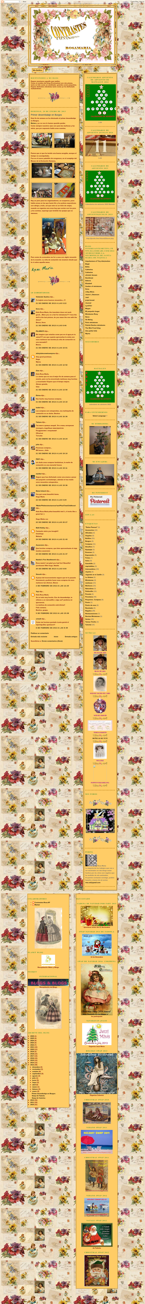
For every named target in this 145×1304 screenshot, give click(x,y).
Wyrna (87, 333)
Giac (37, 371)
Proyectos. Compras (93, 600)
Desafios (88, 547)
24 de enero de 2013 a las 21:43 (52, 539)
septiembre (36, 1074)
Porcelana (89, 597)
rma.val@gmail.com (92, 882)
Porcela (88, 594)
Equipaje (88, 549)
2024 (32, 1040)
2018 (32, 1054)
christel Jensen (91, 275)
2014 (32, 1063)
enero (34, 1091)
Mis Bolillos (37, 70)
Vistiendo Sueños (43, 297)
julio (34, 1078)
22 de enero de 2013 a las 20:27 (52, 522)
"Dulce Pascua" (91, 527)
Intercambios (90, 569)
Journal (88, 303)
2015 (32, 1060)
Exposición (89, 555)
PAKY (38, 459)
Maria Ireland (41, 491)
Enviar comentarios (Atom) (52, 641)
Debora (88, 281)
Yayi (37, 591)
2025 (32, 1038)
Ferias (87, 558)
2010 (32, 1104)
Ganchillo (89, 563)
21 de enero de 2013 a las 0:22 (51, 303)
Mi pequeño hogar (92, 311)
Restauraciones (91, 613)
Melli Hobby (40, 528)
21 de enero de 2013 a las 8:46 (51, 325)
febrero (35, 1089)
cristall (39, 619)
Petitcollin (89, 591)
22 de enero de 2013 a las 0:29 (51, 500)
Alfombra (88, 533)
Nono (87, 317)
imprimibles (89, 566)
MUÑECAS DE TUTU (100, 738)
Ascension (40, 545)
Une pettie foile (91, 331)
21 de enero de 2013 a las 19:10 (52, 453)
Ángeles (88, 536)
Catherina (89, 269)
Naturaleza (89, 588)
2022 (32, 1045)
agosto (35, 1076)
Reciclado (89, 608)
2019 (32, 1051)
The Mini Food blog (92, 328)
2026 (32, 1036)
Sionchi (39, 574)
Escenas (88, 552)
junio (34, 1080)
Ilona (38, 309)
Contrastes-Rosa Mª (42, 902)
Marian (33, 123)
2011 (32, 1102)
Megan (88, 308)
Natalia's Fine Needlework (46, 560)
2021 (32, 1047)
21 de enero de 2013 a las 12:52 (52, 365)
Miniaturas (89, 580)
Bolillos (88, 538)
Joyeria (88, 572)
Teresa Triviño (90, 622)
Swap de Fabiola (38, 1096)
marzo (34, 1087)
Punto (87, 602)
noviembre (36, 1069)
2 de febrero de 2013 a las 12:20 (52, 586)
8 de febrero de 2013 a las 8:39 (52, 628)
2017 (32, 1056)
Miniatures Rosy (91, 314)
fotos (87, 561)
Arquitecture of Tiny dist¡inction (97, 261)
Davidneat (89, 278)
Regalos (88, 611)
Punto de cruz (90, 605)
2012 (32, 1100)
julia (37, 444)
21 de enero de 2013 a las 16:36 (52, 416)
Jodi (87, 297)
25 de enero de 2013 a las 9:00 (51, 569)
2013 (32, 1065)
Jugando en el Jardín (93, 575)
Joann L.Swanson (92, 294)
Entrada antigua (71, 636)
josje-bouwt (89, 300)
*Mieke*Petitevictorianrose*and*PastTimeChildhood (56, 505)
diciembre (36, 1067)
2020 (32, 1049)
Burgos (88, 541)
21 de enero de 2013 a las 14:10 (52, 402)
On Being (89, 320)
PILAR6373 (40, 331)
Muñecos (88, 586)
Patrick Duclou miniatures (95, 325)
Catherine (89, 272)
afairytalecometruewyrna (45, 353)
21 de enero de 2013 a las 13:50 (52, 390)
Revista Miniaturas (92, 616)
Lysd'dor (88, 306)
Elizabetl (88, 283)
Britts (87, 267)
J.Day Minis (89, 292)
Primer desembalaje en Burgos (46, 115)
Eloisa (38, 395)
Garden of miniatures (93, 286)
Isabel (38, 407)
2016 (32, 1058)
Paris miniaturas (91, 322)
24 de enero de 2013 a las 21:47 (52, 554)
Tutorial (88, 625)
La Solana (89, 577)
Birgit (87, 264)
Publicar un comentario (40, 633)
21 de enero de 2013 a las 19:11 (52, 468)
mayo (34, 1082)
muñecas (88, 583)
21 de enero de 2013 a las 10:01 (52, 348)
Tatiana (39, 422)
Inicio (56, 636)
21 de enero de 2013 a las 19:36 (52, 485)
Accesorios (89, 530)
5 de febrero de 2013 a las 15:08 (52, 613)
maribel (39, 474)
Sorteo (87, 619)
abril (34, 1085)
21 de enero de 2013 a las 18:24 (52, 439)
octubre (35, 1071)
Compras (88, 544)
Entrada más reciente (39, 636)
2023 (32, 1043)
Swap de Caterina (38, 1098)
